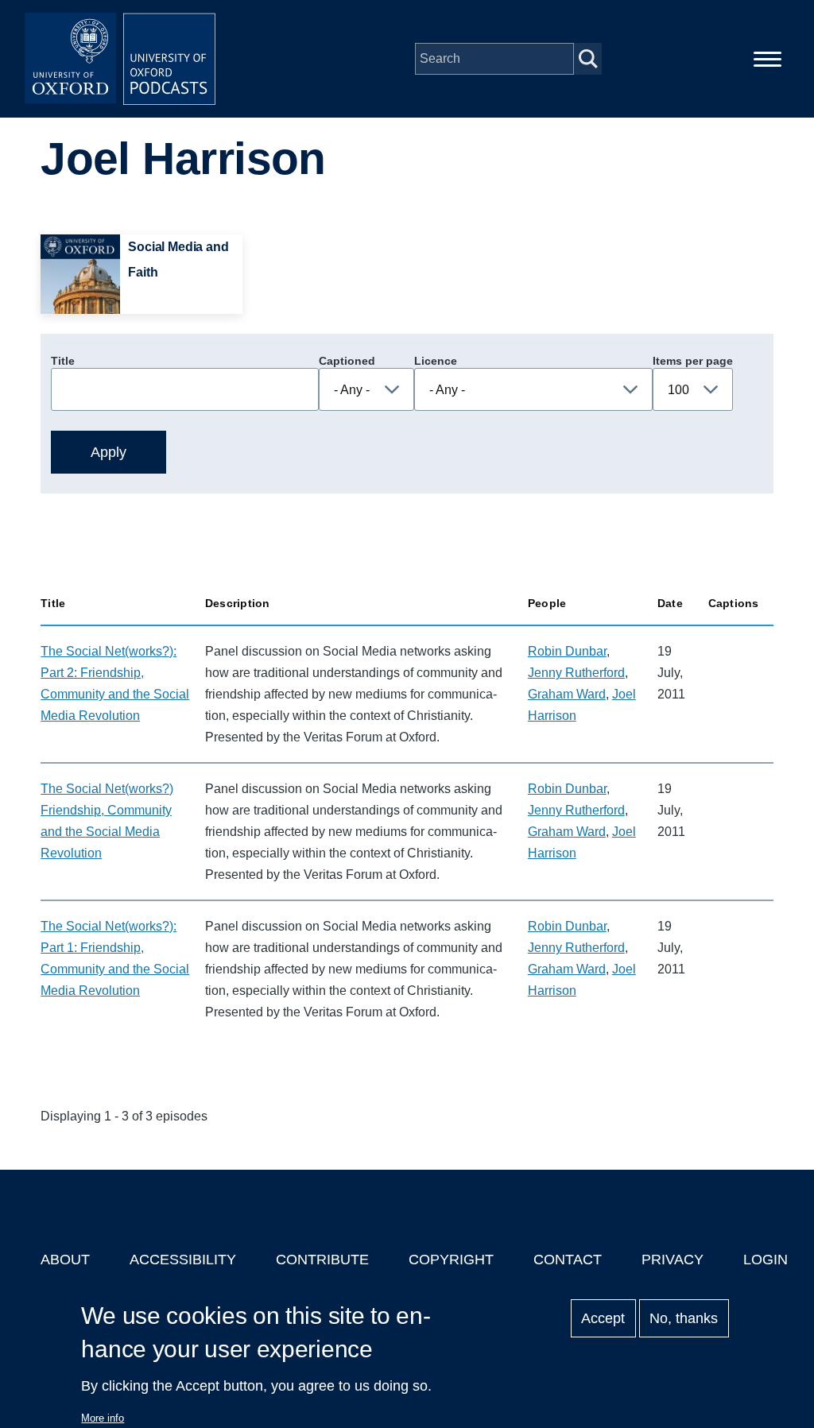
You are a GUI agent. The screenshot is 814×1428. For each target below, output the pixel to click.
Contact (567, 1259)
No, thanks (683, 1318)
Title (63, 360)
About (65, 1259)
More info (102, 1418)
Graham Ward (567, 694)
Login (765, 1259)
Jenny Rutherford (576, 672)
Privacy (673, 1259)
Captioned (347, 360)
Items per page (693, 360)
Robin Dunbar (567, 651)
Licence (435, 360)
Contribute (322, 1259)
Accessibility (183, 1259)
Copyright (451, 1259)
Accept (603, 1318)
